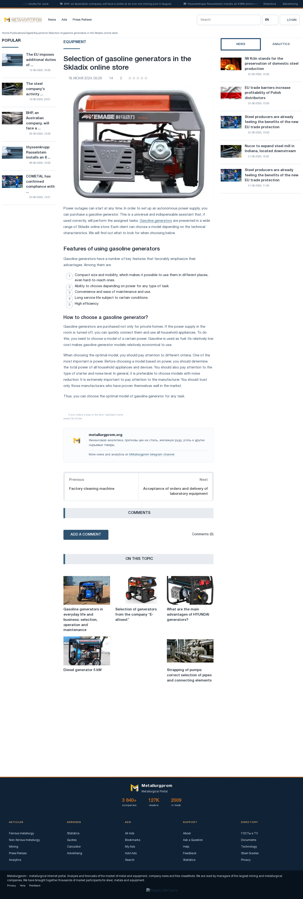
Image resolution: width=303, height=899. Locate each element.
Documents (248, 840)
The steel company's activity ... (35, 89)
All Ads (129, 833)
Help (186, 846)
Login (291, 20)
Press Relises (82, 19)
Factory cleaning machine (91, 488)
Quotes (71, 840)
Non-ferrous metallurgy (24, 840)
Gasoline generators (156, 220)
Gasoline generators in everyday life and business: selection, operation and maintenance (83, 620)
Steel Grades (249, 853)
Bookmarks (132, 840)
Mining (13, 846)
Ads (64, 19)
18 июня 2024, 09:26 (85, 78)
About (187, 833)
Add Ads (131, 853)
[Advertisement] (261, 238)
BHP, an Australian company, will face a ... (37, 120)
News (52, 19)
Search (129, 860)
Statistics (269, 4)
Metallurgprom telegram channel (151, 454)
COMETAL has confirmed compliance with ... (40, 184)
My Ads (130, 846)
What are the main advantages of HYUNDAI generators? (188, 615)
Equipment (40, 33)
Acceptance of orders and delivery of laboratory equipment (175, 491)
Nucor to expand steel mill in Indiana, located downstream (270, 149)
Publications (17, 33)
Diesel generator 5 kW (82, 670)
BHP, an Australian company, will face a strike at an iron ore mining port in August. (108, 4)
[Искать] (255, 20)
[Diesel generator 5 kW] (86, 650)
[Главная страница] (22, 20)
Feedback (189, 853)
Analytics (15, 860)
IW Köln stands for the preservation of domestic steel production (272, 64)
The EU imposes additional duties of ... (41, 60)
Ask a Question (193, 840)
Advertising (290, 4)
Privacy (245, 860)
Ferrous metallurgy (21, 833)
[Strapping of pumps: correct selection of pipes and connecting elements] (190, 650)
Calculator (74, 846)
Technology (249, 846)
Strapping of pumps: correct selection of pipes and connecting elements (189, 675)
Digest (29, 33)
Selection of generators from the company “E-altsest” (136, 615)
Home (5, 33)
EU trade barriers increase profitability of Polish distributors (267, 93)
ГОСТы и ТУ (249, 833)
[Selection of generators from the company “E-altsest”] (138, 590)
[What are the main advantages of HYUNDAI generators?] (190, 590)
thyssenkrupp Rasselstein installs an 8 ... (38, 152)
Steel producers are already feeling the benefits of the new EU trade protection (272, 122)
